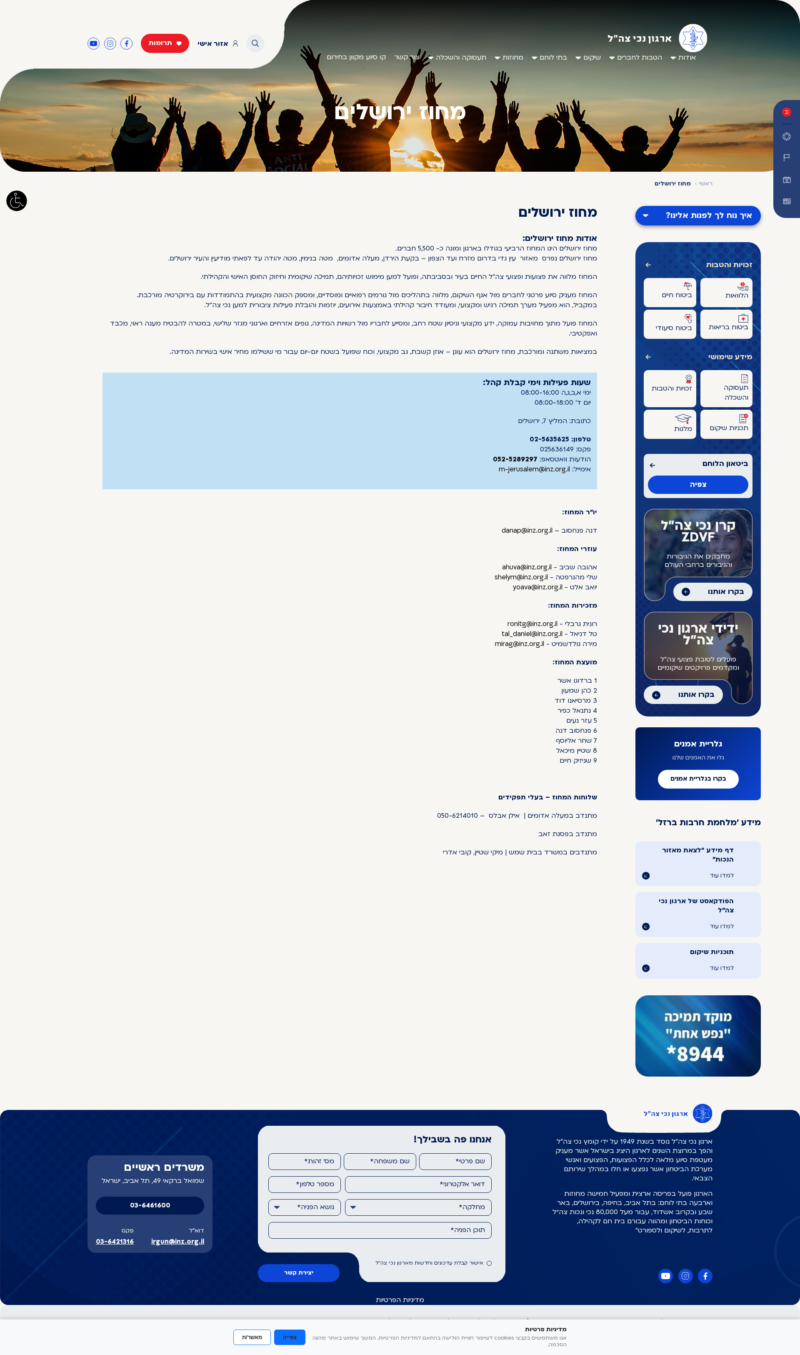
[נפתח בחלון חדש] (786, 201)
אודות (687, 58)
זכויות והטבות (729, 265)
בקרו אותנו (726, 592)
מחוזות (512, 58)
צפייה (290, 1337)
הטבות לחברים (639, 58)
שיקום (592, 58)
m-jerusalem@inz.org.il (534, 469)
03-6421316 (115, 1242)
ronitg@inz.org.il (533, 624)
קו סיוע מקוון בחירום (356, 57)
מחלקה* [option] (472, 1207)
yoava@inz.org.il (537, 587)
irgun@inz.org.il (177, 1242)
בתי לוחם (553, 58)
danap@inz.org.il (527, 531)
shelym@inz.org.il (521, 577)
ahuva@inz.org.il (527, 567)
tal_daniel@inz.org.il (532, 634)
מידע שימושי (730, 357)
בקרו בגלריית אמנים (698, 779)
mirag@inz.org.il (519, 644)
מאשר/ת (252, 1337)
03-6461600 (150, 1205)
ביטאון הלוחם (725, 464)
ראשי (705, 184)
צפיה (698, 484)
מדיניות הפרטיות (400, 1300)
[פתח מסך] (16, 200)
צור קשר (407, 57)
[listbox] (418, 1207)
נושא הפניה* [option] (315, 1207)
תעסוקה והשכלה (461, 58)
